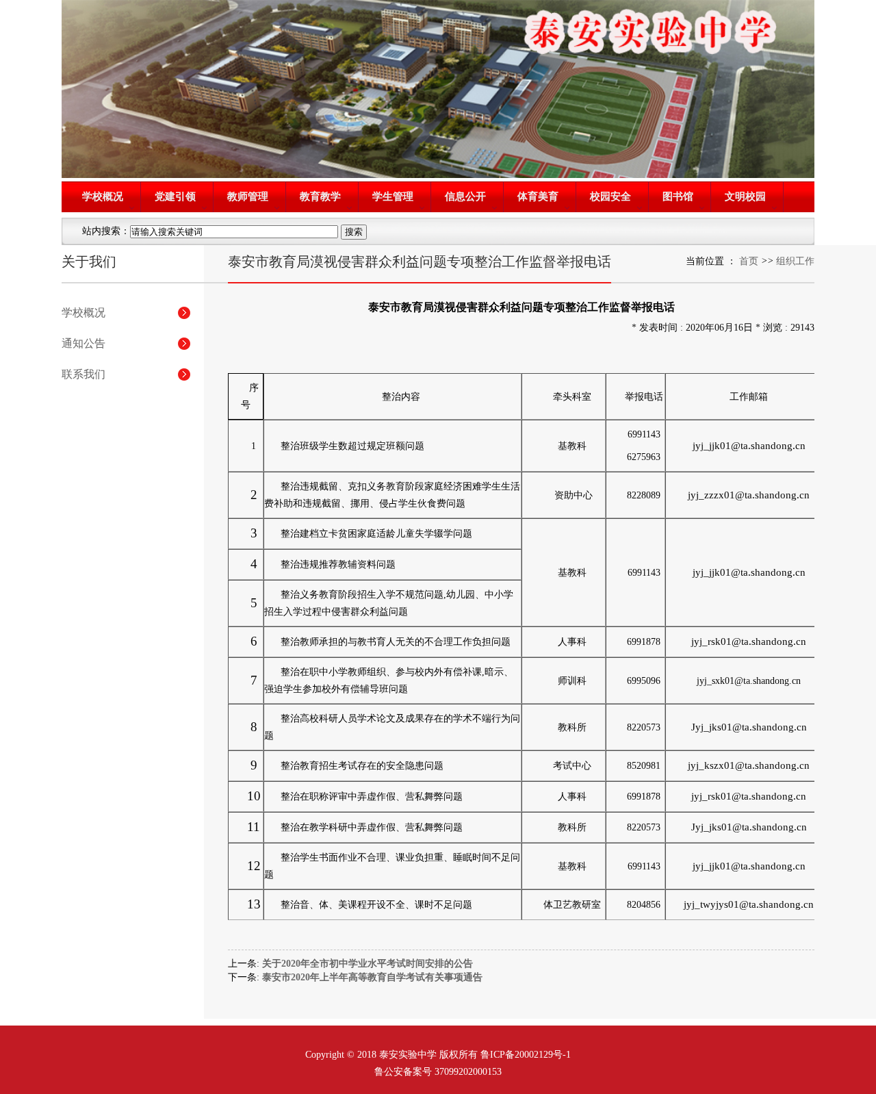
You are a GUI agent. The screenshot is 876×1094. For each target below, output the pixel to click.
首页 (748, 261)
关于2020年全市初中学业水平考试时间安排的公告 (367, 963)
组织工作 (795, 261)
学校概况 (102, 196)
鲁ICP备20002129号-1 (525, 1055)
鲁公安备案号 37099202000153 (438, 1072)
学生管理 (392, 196)
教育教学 (320, 196)
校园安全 (610, 196)
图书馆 (677, 196)
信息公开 (465, 196)
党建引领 (175, 196)
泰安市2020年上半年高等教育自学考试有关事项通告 (372, 977)
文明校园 (745, 196)
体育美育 (537, 196)
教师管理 (247, 196)
